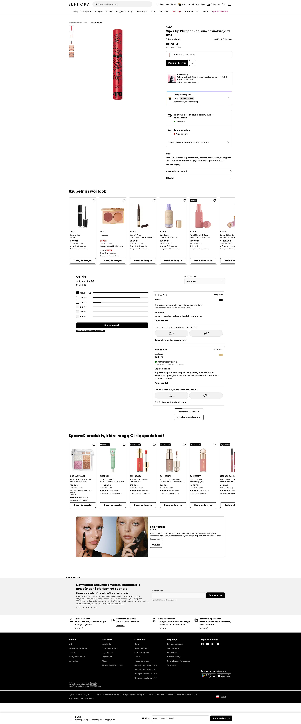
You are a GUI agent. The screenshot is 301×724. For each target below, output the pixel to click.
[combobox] (204, 281)
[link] (112, 325)
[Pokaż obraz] (71, 28)
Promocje (93, 685)
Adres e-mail (157, 590)
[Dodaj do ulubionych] (94, 200)
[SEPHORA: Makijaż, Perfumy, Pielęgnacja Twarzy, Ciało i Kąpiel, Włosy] (79, 4)
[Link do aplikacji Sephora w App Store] (224, 675)
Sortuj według (190, 276)
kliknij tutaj (93, 683)
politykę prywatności (115, 603)
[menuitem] (166, 4)
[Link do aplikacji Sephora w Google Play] (208, 675)
